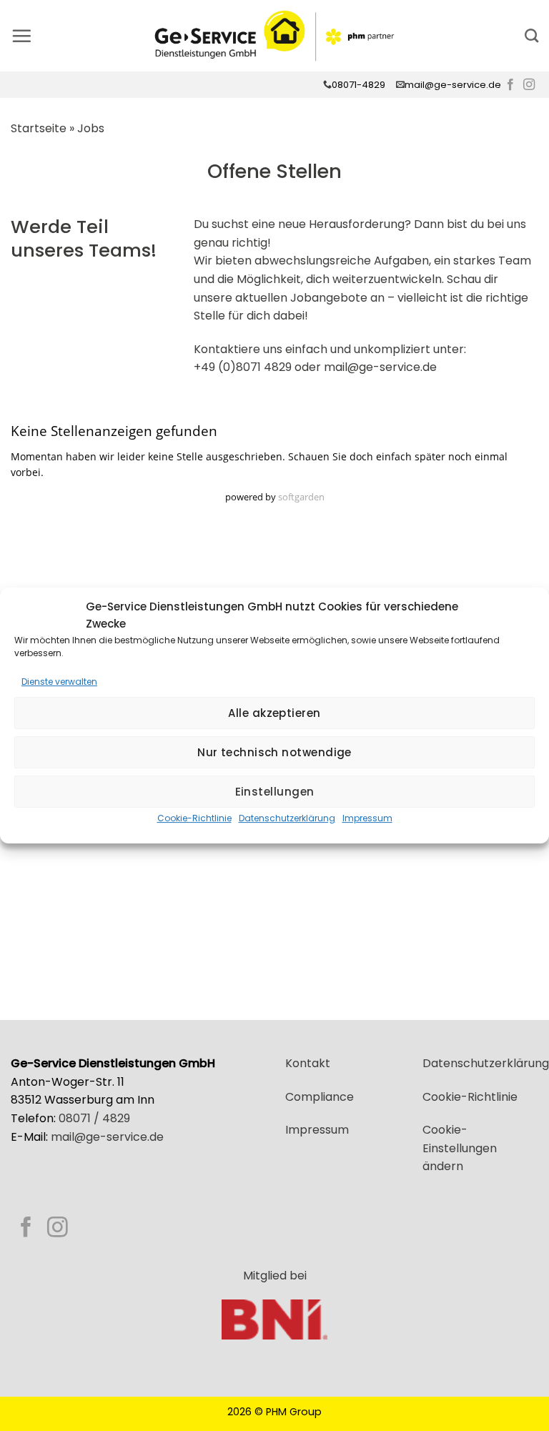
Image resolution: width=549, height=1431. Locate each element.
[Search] (531, 35)
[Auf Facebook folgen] (510, 85)
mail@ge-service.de (453, 84)
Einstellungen (275, 791)
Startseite (38, 128)
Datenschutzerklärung (287, 818)
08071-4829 (358, 84)
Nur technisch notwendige (274, 752)
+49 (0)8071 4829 (243, 367)
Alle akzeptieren (274, 713)
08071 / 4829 (94, 1118)
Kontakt (307, 1063)
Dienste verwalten (59, 681)
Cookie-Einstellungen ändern (459, 1147)
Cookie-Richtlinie (194, 818)
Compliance (319, 1097)
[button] (21, 36)
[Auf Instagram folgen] (529, 85)
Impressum (367, 818)
